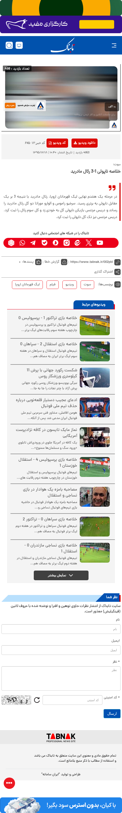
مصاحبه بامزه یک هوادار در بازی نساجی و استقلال (50, 493)
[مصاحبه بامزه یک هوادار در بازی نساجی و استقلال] (95, 497)
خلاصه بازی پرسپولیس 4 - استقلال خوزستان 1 (47, 463)
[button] (112, 106)
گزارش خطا (52, 262)
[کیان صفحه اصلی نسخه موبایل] (61, 805)
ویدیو (70, 284)
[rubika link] (11, 242)
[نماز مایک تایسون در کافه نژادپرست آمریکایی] (95, 437)
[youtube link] (99, 242)
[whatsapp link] (22, 242)
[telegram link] (33, 242)
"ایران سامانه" (50, 774)
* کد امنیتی (112, 697)
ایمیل (116, 641)
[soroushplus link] (55, 242)
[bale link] (44, 242)
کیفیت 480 (77, 166)
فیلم (53, 284)
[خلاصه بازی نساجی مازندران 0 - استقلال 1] (95, 553)
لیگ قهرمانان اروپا (27, 284)
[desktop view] (19, 45)
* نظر (116, 662)
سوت (87, 284)
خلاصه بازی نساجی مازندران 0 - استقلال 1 (50, 549)
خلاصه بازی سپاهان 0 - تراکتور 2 (50, 520)
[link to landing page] (63, 45)
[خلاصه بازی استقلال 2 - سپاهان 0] (95, 351)
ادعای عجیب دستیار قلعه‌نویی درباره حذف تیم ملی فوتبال (46, 403)
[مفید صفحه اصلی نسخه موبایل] (61, 24)
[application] (61, 97)
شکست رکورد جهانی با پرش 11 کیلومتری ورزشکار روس (52, 374)
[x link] (88, 242)
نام (118, 620)
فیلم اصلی (77, 157)
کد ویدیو (59, 143)
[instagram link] (66, 242)
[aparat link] (110, 242)
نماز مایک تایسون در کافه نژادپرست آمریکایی (46, 433)
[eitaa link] (77, 242)
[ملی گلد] (61, 8)
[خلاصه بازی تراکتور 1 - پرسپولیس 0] (95, 325)
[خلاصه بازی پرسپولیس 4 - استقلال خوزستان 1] (95, 467)
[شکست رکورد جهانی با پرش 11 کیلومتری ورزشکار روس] (95, 377)
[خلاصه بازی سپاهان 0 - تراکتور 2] (95, 527)
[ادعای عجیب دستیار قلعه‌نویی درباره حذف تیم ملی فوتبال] (95, 407)
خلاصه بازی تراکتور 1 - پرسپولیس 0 (47, 318)
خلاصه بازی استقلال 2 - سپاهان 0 (48, 344)
